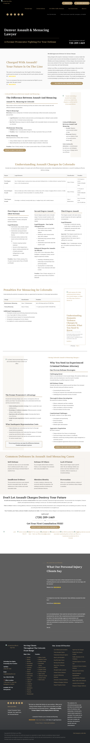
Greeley (29, 677)
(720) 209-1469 (45, 517)
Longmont (29, 683)
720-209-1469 (77, 43)
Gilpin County (41, 673)
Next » (77, 346)
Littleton (29, 681)
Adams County (41, 657)
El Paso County (42, 671)
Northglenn (29, 688)
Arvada (28, 657)
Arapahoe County (42, 659)
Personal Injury (28, 8)
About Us (84, 8)
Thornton (29, 692)
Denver (29, 671)
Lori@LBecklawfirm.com (9, 674)
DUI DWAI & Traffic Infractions (56, 8)
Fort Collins (30, 675)
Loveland (29, 686)
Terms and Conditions (49, 723)
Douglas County (42, 669)
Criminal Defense (40, 8)
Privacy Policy (38, 723)
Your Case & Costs (72, 8)
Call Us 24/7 (45, 514)
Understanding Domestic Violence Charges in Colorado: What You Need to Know (74, 323)
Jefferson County (42, 675)
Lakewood (29, 679)
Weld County (41, 679)
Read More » (69, 341)
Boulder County (42, 661)
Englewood (30, 673)
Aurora (28, 659)
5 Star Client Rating (40, 720)
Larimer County (42, 677)
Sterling (29, 690)
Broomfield (29, 663)
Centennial (29, 665)
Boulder (29, 661)
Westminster (30, 694)
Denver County (42, 667)
